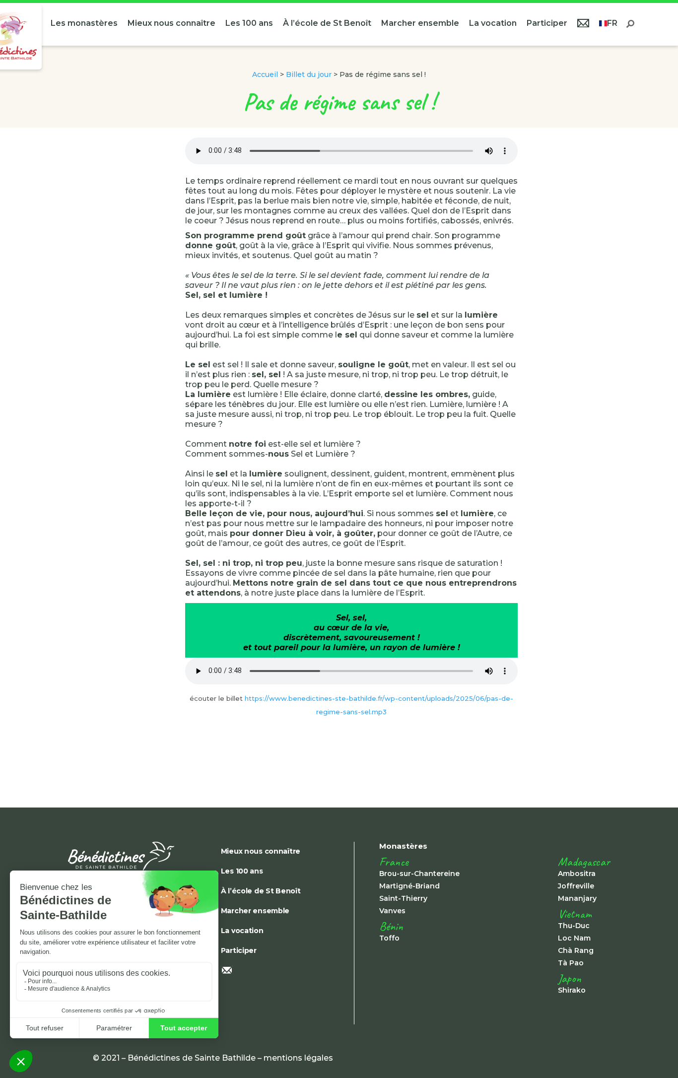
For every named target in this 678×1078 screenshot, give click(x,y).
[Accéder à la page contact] (583, 24)
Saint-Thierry (403, 898)
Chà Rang (576, 950)
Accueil (265, 74)
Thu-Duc (574, 925)
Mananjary (577, 898)
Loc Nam (574, 938)
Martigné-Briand (409, 885)
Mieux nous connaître (171, 23)
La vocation (493, 23)
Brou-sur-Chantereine (419, 873)
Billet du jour (309, 74)
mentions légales (298, 1058)
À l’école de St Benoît (327, 23)
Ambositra (577, 873)
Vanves (392, 910)
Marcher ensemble (420, 23)
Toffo (389, 938)
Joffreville (576, 885)
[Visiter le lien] (132, 856)
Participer (547, 23)
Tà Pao (571, 962)
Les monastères (84, 23)
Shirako (572, 990)
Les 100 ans (249, 23)
